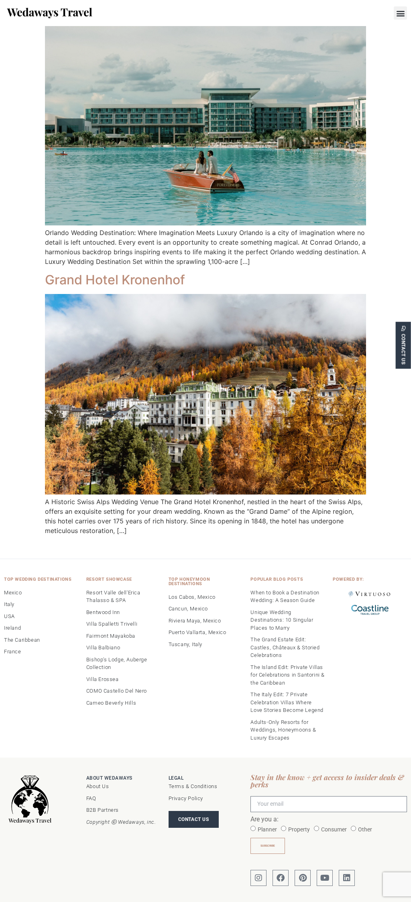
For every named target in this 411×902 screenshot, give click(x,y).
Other (365, 829)
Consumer (334, 829)
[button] (400, 13)
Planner (267, 829)
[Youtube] (325, 878)
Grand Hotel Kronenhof (115, 280)
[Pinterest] (303, 878)
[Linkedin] (347, 878)
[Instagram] (258, 878)
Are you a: (264, 819)
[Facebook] (281, 878)
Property (299, 829)
